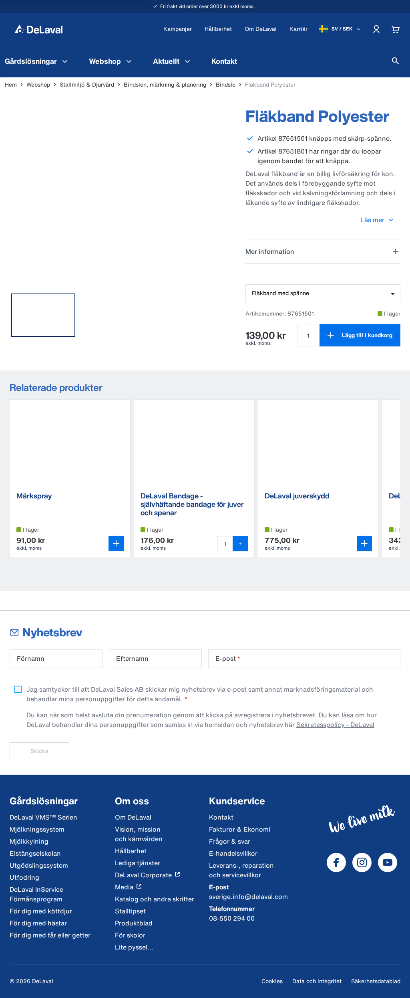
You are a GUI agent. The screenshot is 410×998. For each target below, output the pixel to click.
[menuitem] (111, 61)
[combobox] (323, 293)
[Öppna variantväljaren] (116, 543)
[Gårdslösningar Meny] (65, 61)
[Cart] (395, 28)
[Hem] (38, 29)
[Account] (376, 28)
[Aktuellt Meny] (187, 61)
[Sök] (395, 61)
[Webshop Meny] (129, 61)
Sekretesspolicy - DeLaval (335, 724)
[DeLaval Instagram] (362, 862)
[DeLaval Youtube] (387, 862)
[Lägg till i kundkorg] (240, 543)
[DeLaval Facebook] (336, 862)
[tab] (43, 315)
